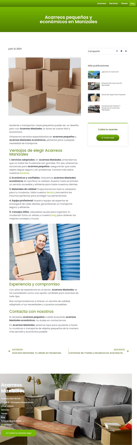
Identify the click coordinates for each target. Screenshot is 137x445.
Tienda (124, 3)
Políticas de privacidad (11, 421)
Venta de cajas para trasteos (113, 95)
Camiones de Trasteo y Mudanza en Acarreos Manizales (111, 108)
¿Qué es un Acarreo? (110, 72)
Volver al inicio (7, 406)
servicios (24, 173)
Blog (132, 3)
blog (53, 215)
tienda (50, 192)
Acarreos (101, 3)
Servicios (113, 3)
